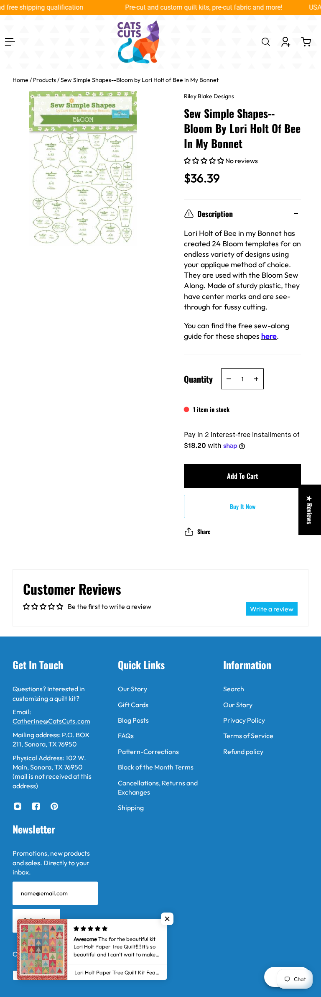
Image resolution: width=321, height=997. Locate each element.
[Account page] (286, 42)
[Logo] (138, 42)
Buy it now (242, 506)
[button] (204, 160)
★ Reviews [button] (310, 510)
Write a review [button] (271, 609)
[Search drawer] (266, 42)
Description (215, 213)
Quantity (198, 379)
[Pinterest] (54, 806)
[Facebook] (36, 806)
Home (21, 80)
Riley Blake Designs (209, 96)
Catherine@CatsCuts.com (51, 721)
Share (204, 531)
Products (45, 80)
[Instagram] (17, 806)
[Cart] (306, 42)
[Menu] (10, 42)
